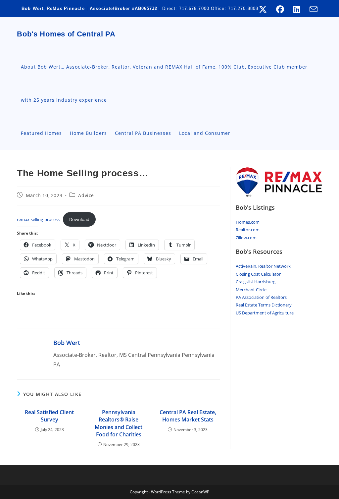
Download (79, 219)
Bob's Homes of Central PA (66, 34)
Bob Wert (66, 343)
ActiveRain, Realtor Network (263, 266)
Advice (86, 195)
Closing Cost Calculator (258, 274)
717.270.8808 (243, 8)
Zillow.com (246, 238)
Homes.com (248, 222)
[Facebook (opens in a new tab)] (280, 9)
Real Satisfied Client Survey (49, 416)
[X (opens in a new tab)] (262, 9)
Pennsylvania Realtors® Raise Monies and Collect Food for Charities (118, 423)
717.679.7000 (194, 8)
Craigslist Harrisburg (255, 282)
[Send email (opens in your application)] (311, 9)
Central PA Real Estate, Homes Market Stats (188, 416)
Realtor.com (248, 230)
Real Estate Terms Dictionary (264, 305)
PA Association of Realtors (261, 297)
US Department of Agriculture (265, 313)
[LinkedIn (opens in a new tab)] (297, 9)
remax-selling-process (38, 219)
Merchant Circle (251, 290)
